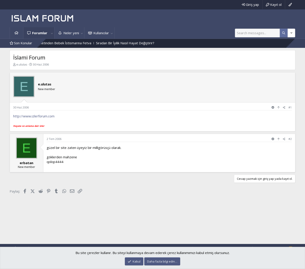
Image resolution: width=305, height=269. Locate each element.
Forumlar (39, 33)
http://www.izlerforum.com (33, 116)
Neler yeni (71, 33)
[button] (51, 33)
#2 (290, 139)
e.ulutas (21, 64)
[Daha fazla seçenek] (284, 33)
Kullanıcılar (101, 33)
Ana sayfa (16, 33)
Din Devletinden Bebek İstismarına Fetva (55, 43)
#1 (290, 107)
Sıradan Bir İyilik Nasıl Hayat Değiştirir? (120, 43)
